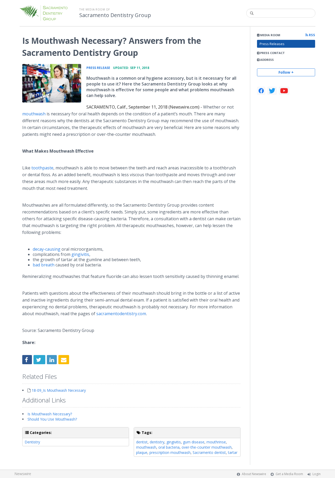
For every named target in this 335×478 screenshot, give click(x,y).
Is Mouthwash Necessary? (49, 413)
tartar (232, 452)
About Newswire (254, 474)
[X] (272, 91)
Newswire (22, 473)
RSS (311, 35)
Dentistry (32, 441)
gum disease (193, 441)
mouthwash (34, 114)
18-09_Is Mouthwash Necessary (59, 390)
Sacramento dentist (209, 452)
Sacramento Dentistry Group (115, 15)
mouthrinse (216, 441)
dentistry (157, 441)
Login (316, 474)
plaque (141, 452)
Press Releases (272, 43)
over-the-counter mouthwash (207, 447)
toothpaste (42, 168)
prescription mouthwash (170, 452)
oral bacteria (169, 447)
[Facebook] (261, 91)
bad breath (43, 265)
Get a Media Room (289, 474)
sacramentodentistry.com (121, 313)
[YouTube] (284, 91)
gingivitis (80, 254)
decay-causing (46, 249)
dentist (142, 441)
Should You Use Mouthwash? (52, 419)
